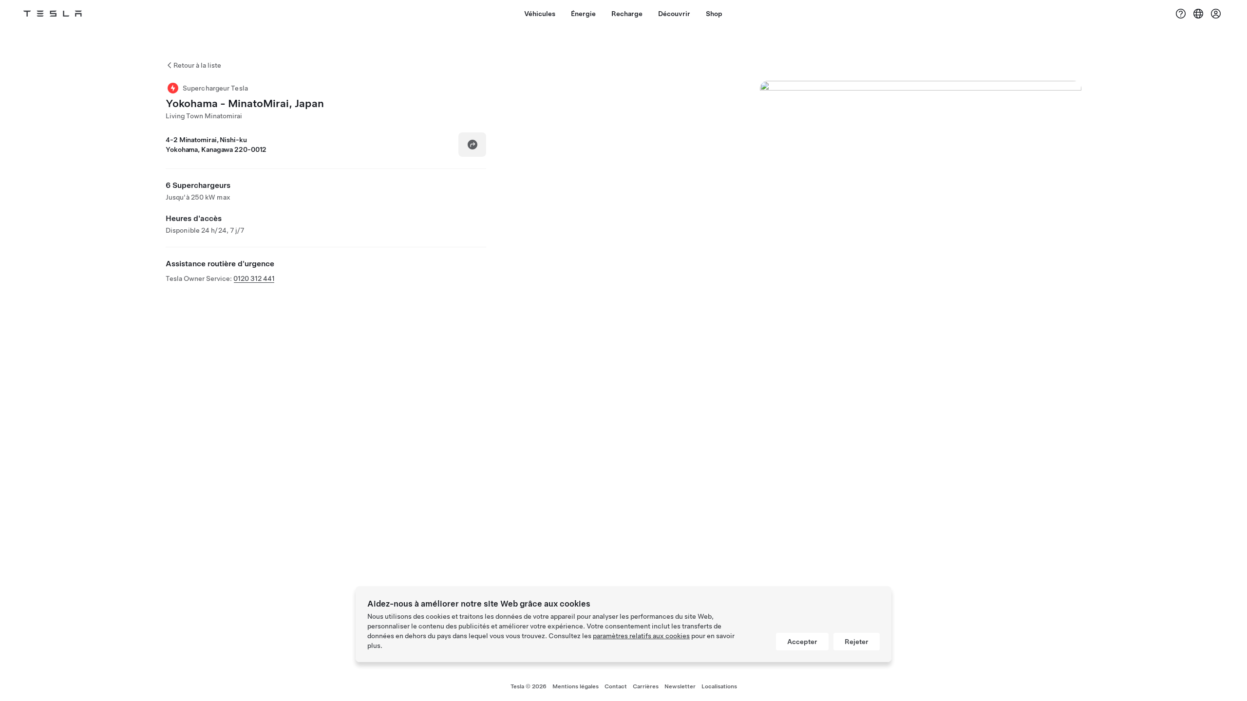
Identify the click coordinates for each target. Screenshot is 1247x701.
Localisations (719, 686)
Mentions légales (575, 686)
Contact (616, 686)
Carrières (646, 686)
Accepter (802, 642)
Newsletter (680, 686)
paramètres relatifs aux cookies (641, 636)
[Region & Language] (1198, 13)
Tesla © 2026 (528, 686)
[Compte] (1216, 13)
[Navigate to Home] (53, 13)
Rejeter (857, 642)
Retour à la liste (197, 65)
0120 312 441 (254, 278)
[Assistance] (1181, 13)
